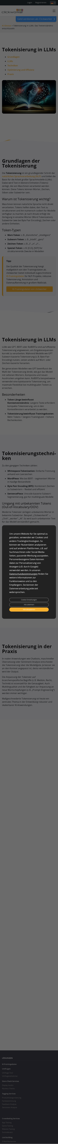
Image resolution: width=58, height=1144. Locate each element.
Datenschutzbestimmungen (23, 573)
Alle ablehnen (29, 604)
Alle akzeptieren (29, 609)
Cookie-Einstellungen (29, 600)
